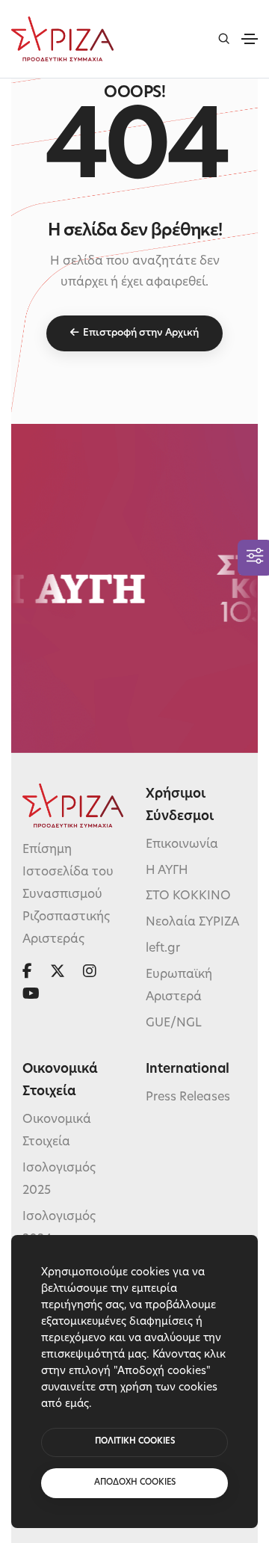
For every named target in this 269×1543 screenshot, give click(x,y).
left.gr (163, 949)
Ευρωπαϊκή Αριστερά (179, 986)
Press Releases (188, 1097)
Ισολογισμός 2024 (59, 1228)
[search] (223, 38)
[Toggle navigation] (249, 39)
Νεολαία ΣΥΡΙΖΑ (192, 922)
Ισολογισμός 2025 (59, 1179)
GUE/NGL (174, 1023)
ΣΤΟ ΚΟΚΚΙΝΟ (188, 896)
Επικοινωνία (182, 845)
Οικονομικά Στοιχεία (56, 1131)
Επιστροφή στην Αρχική (141, 333)
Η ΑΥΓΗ (167, 871)
